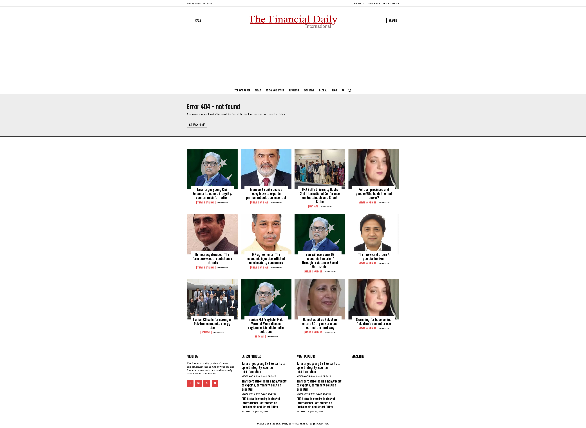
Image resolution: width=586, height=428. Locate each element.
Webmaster (222, 202)
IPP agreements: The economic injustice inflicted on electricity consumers (266, 258)
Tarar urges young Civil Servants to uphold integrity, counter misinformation (212, 193)
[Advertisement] (293, 58)
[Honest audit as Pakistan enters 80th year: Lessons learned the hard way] (320, 299)
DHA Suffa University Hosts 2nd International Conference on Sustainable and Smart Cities (320, 195)
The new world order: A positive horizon (373, 256)
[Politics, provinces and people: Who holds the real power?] (373, 169)
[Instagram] (198, 383)
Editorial (259, 336)
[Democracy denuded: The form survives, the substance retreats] (212, 234)
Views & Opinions (205, 202)
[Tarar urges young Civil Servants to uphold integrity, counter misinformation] (212, 169)
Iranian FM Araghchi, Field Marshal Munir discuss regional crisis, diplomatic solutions (266, 325)
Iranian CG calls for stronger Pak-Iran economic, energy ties (212, 323)
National (313, 206)
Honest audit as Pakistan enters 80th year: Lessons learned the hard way (319, 323)
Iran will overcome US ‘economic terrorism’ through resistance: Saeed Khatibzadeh (320, 260)
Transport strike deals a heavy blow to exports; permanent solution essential (266, 193)
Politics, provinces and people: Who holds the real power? (374, 193)
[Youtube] (215, 383)
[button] (349, 90)
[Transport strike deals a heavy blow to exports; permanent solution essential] (266, 169)
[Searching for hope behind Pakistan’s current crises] (373, 299)
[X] (206, 383)
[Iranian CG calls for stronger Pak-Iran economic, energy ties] (212, 299)
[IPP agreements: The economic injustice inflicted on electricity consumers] (266, 234)
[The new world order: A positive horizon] (373, 234)
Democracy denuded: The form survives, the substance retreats (212, 258)
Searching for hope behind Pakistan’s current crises (373, 321)
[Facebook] (190, 383)
